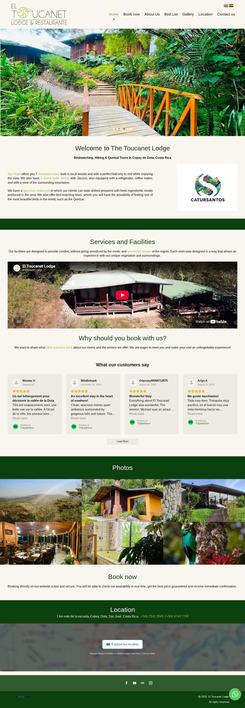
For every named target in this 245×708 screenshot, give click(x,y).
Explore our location (125, 644)
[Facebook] (126, 683)
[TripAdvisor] (143, 683)
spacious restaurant (36, 190)
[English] (226, 5)
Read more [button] (20, 418)
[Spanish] (231, 5)
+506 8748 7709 (177, 616)
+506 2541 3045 (152, 616)
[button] (235, 694)
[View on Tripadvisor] (16, 382)
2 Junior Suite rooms (54, 178)
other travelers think (59, 347)
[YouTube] (134, 683)
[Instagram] (151, 683)
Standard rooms (48, 174)
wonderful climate (139, 251)
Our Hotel (14, 174)
